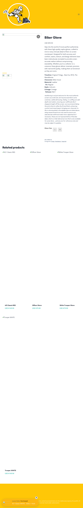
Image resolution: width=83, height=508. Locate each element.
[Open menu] (79, 14)
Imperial (64, 141)
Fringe (53, 141)
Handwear (58, 141)
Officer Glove (37, 305)
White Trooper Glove (67, 305)
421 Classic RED (10, 305)
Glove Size (48, 128)
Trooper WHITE (10, 470)
